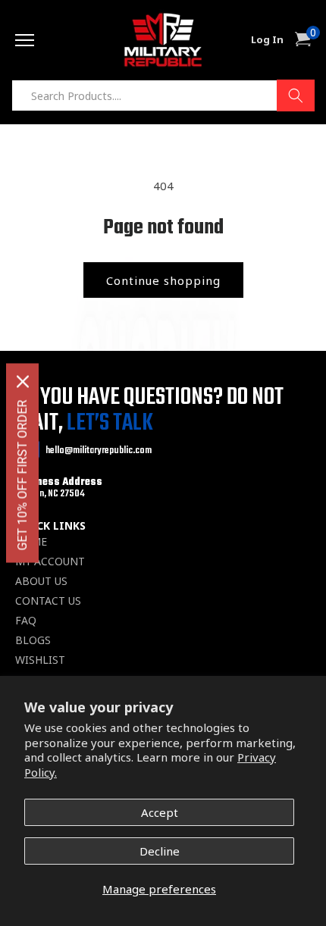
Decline (159, 851)
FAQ (25, 620)
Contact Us (48, 601)
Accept (159, 812)
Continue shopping (163, 280)
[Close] (23, 382)
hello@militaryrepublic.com (98, 450)
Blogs (33, 640)
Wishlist (40, 660)
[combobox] (163, 95)
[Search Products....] (296, 95)
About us (41, 581)
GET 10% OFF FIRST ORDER (22, 475)
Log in (267, 40)
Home (31, 542)
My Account (50, 561)
